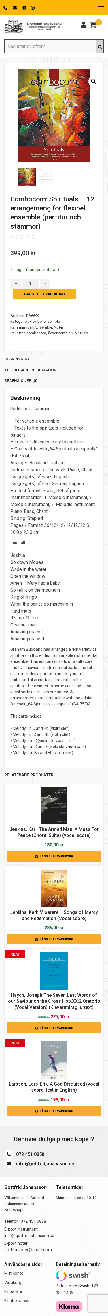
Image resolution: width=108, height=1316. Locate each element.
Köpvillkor (13, 1291)
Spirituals (80, 333)
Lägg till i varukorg (44, 294)
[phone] (5, 8)
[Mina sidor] (83, 25)
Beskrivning (17, 358)
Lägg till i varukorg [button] (56, 856)
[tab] (54, 360)
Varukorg (12, 1282)
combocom (36, 333)
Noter (58, 327)
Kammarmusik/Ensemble (31, 327)
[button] (93, 81)
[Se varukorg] (93, 25)
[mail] (15, 8)
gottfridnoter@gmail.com (28, 1249)
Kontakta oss (16, 1300)
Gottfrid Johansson (33, 27)
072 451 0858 (29, 1154)
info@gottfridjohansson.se (44, 1163)
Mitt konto (14, 1273)
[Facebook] (24, 8)
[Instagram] (33, 8)
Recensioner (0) (20, 380)
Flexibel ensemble (45, 321)
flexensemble (59, 333)
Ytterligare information (30, 369)
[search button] (99, 46)
